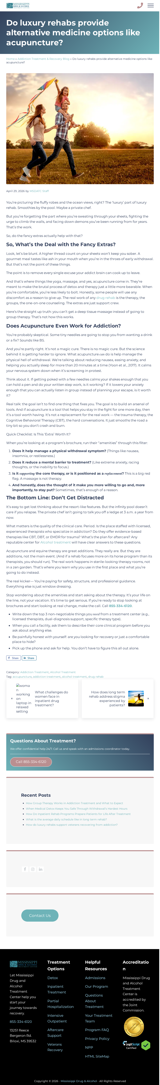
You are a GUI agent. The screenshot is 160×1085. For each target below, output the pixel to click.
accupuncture (22, 676)
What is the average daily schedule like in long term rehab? (66, 819)
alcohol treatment (74, 676)
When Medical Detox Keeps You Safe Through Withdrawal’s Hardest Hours (76, 808)
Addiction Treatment (34, 672)
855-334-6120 (21, 1021)
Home (10, 59)
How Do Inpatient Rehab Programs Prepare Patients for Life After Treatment (78, 814)
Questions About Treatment (94, 1001)
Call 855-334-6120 (31, 762)
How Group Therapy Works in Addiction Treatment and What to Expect (74, 803)
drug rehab (105, 298)
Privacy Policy (97, 1039)
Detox (52, 978)
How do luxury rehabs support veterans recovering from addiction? (72, 824)
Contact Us (40, 915)
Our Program (96, 986)
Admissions (95, 978)
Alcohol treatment (55, 542)
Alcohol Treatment (63, 672)
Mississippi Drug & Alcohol (79, 1081)
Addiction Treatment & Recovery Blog (43, 59)
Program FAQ (97, 1030)
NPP (89, 1047)
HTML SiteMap (97, 1056)
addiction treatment (47, 676)
